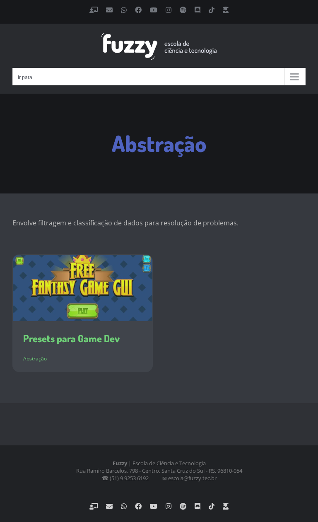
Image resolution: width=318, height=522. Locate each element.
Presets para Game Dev (71, 338)
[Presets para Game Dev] (82, 288)
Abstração (35, 358)
